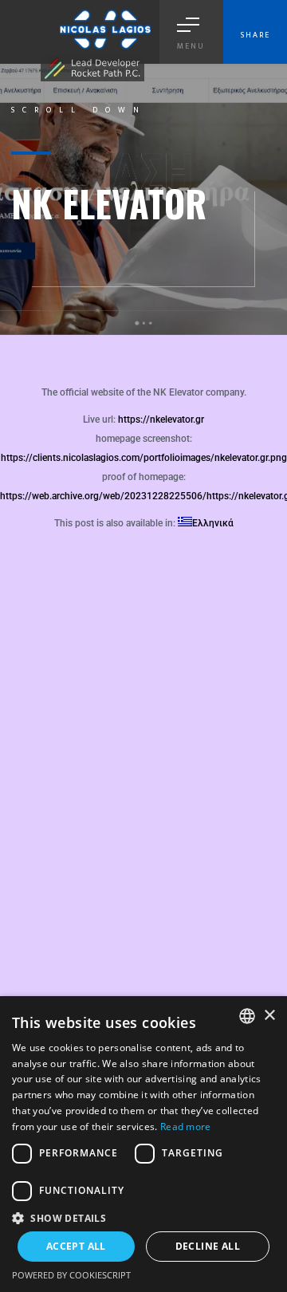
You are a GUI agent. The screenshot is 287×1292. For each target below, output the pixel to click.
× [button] (269, 1016)
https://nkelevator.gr (161, 419)
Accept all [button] (76, 1246)
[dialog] (143, 1144)
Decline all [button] (207, 1246)
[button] (143, 1217)
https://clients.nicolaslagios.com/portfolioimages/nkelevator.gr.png (144, 457)
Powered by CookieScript (71, 1275)
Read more (185, 1126)
